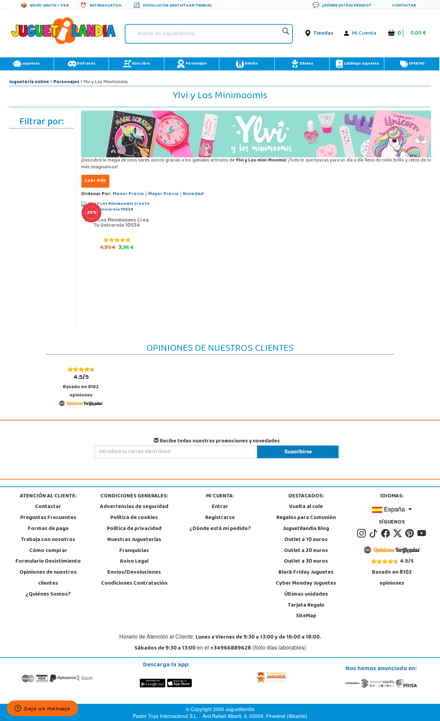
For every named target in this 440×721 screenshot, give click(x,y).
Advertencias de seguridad (134, 507)
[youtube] (422, 533)
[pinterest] (411, 533)
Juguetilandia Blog (306, 528)
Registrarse (220, 517)
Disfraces (85, 64)
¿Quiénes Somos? (48, 594)
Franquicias (134, 550)
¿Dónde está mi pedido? (220, 528)
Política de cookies (134, 517)
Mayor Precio (163, 194)
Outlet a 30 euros (306, 561)
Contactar (48, 507)
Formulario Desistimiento (48, 561)
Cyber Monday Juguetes (306, 583)
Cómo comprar (48, 550)
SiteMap (306, 616)
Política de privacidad (134, 528)
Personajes (196, 64)
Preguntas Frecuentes (48, 517)
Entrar (220, 507)
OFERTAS (416, 64)
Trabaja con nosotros (48, 539)
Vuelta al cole (306, 507)
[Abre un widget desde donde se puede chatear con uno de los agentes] (42, 709)
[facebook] (387, 533)
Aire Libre (140, 64)
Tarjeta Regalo (306, 605)
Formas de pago (48, 528)
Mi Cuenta (364, 33)
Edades (306, 64)
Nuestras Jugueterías (134, 539)
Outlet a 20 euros (306, 550)
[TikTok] (374, 533)
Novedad (193, 194)
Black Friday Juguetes (305, 572)
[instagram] (362, 533)
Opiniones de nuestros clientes (48, 578)
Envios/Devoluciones (134, 572)
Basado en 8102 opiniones (81, 385)
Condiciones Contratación (134, 583)
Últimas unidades (306, 594)
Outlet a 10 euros (306, 539)
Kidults (251, 64)
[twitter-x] (399, 533)
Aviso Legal (134, 561)
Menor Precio (128, 194)
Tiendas (323, 33)
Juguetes (30, 64)
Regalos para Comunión (306, 517)
